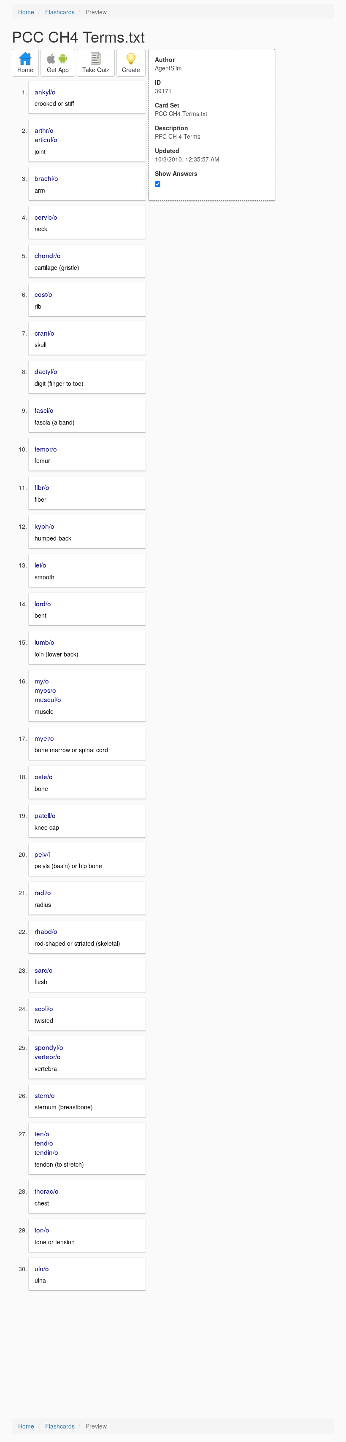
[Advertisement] (216, 283)
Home (26, 12)
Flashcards (60, 12)
